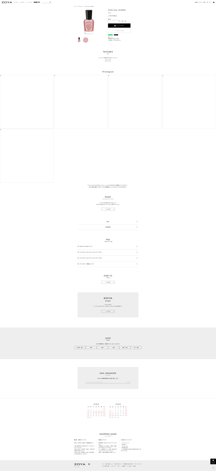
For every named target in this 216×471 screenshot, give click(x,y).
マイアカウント (113, 466)
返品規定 (107, 452)
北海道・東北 (80, 347)
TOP (75, 6)
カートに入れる (120, 25)
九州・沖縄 (136, 347)
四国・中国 (124, 347)
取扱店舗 (196, 2)
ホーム (103, 463)
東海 (102, 347)
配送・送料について (109, 463)
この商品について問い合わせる (114, 40)
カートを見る (129, 466)
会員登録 (123, 466)
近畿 (114, 347)
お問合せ (204, 2)
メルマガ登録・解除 (105, 466)
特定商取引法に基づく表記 (113, 38)
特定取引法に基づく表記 (128, 463)
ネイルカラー (80, 6)
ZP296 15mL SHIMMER (89, 6)
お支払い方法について (118, 463)
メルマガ (200, 2)
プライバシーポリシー (138, 463)
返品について (110, 37)
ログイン (119, 466)
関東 (91, 347)
